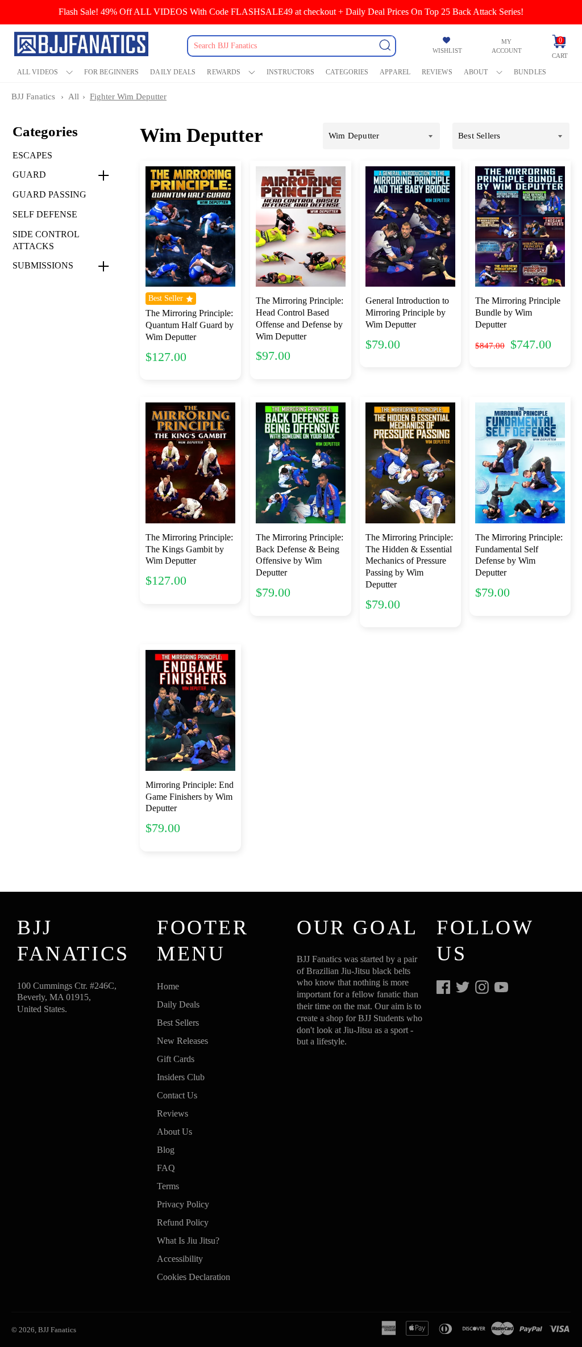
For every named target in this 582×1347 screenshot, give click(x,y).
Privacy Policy (183, 1204)
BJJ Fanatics (33, 96)
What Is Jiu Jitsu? (188, 1240)
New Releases (182, 1041)
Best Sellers (178, 1022)
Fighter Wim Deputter (128, 96)
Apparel (395, 72)
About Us (174, 1131)
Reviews (437, 72)
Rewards (223, 72)
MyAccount (507, 46)
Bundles (530, 72)
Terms (168, 1186)
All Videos (37, 72)
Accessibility (180, 1259)
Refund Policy (183, 1222)
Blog (165, 1150)
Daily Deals (173, 72)
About (476, 72)
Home (168, 986)
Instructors (290, 72)
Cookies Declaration (193, 1277)
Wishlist (447, 50)
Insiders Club (181, 1077)
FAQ (166, 1168)
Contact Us (177, 1095)
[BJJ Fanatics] (82, 46)
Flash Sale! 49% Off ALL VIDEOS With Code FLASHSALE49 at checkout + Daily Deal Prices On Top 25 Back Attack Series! (291, 11)
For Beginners (111, 72)
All (73, 96)
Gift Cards (175, 1059)
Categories (347, 72)
